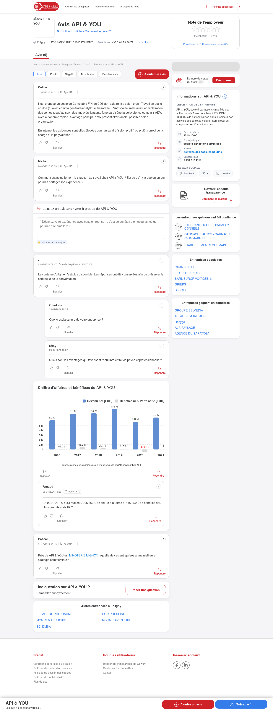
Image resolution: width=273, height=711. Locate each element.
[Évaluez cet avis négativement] (46, 145)
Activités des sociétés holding (202, 152)
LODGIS (180, 290)
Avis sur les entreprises (77, 6)
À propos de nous (129, 6)
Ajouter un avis (155, 74)
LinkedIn (225, 173)
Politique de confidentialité (48, 677)
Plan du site (40, 681)
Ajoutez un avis (191, 704)
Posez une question (146, 590)
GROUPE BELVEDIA (189, 310)
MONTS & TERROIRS (51, 620)
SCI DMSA (43, 626)
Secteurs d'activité (104, 6)
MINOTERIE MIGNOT (83, 555)
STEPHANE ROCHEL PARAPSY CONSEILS (206, 226)
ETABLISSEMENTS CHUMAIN (205, 245)
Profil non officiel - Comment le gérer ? (86, 31)
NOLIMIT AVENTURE (116, 620)
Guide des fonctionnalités (118, 668)
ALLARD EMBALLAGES (191, 316)
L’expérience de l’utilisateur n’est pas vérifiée (205, 44)
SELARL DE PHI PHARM (53, 614)
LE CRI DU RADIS (187, 273)
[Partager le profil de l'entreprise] (234, 66)
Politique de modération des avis (52, 668)
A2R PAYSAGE (185, 327)
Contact (107, 672)
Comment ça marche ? (215, 200)
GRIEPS (180, 284)
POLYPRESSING (113, 614)
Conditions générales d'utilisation (52, 663)
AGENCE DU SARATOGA (192, 333)
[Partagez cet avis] (163, 87)
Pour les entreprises (222, 6)
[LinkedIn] (186, 665)
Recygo (180, 322)
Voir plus (144, 42)
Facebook (189, 173)
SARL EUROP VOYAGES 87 (194, 278)
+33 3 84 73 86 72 (122, 42)
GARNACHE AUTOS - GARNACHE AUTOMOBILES (208, 235)
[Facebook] (177, 665)
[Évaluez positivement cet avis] (40, 145)
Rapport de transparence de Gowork (124, 663)
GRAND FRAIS (185, 267)
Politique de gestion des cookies (52, 672)
